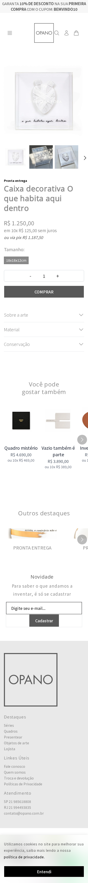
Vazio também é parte (58, 451)
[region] (44, 440)
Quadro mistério (21, 448)
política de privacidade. (24, 856)
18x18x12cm (16, 260)
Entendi (44, 871)
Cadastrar (44, 620)
